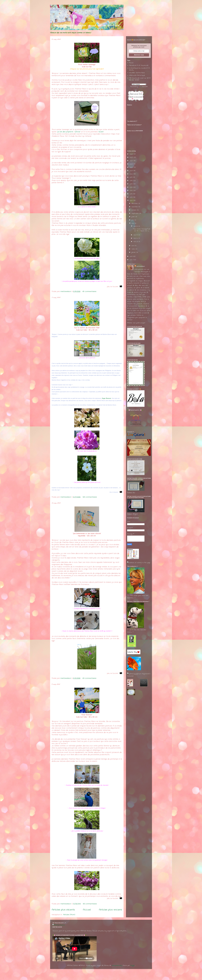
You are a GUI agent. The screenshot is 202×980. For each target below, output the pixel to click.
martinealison (140, 266)
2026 (131, 154)
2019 (131, 177)
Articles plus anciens (110, 909)
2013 (131, 197)
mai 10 (135, 238)
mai (133, 223)
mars (133, 249)
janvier (134, 252)
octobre (134, 210)
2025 (131, 157)
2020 (131, 174)
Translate (145, 86)
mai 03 (135, 241)
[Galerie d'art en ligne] (136, 436)
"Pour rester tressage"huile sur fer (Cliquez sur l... (141, 230)
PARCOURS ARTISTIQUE (137, 75)
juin (133, 220)
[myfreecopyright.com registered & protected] (139, 676)
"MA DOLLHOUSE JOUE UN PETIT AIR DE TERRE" (140, 79)
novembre (135, 207)
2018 (131, 180)
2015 (131, 190)
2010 (131, 260)
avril (133, 246)
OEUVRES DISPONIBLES (137, 73)
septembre (135, 213)
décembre (135, 203)
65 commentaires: (90, 291)
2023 (131, 164)
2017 (131, 184)
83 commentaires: (90, 904)
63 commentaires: (90, 678)
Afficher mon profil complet (136, 323)
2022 (131, 167)
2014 (131, 194)
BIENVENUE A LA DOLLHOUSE (138, 65)
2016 (131, 187)
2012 (131, 200)
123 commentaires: (90, 497)
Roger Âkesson (106, 398)
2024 (131, 161)
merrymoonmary (117, 965)
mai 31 (135, 226)
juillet (133, 217)
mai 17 (135, 235)
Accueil (87, 909)
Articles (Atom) (69, 914)
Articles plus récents (63, 909)
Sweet (101, 132)
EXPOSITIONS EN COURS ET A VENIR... (139, 69)
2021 (131, 171)
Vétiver (77, 132)
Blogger (132, 965)
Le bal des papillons (65, 132)
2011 (131, 256)
